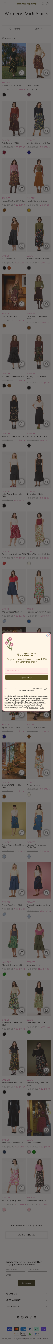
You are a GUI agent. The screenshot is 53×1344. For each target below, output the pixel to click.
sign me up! (26, 677)
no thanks (26, 683)
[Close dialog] (48, 635)
